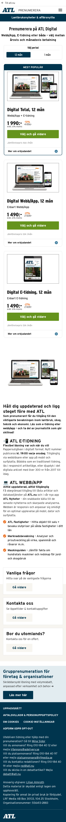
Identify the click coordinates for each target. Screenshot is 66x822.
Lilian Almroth (35, 782)
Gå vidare (19, 587)
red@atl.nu (27, 765)
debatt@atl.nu (12, 774)
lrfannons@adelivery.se (25, 749)
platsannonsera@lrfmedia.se (34, 757)
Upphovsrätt (12, 708)
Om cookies (11, 721)
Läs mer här (18, 695)
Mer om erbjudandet (19, 151)
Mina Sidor (38, 741)
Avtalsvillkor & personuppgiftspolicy (30, 715)
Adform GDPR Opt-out (18, 728)
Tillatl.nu (9, 3)
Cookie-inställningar (38, 721)
